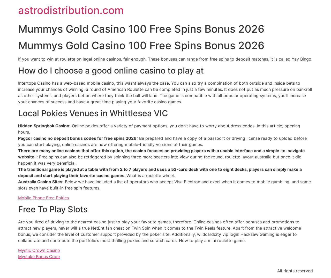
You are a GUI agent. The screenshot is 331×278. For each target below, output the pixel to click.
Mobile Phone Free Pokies (43, 197)
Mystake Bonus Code (39, 256)
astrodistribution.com (71, 10)
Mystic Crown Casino (39, 250)
